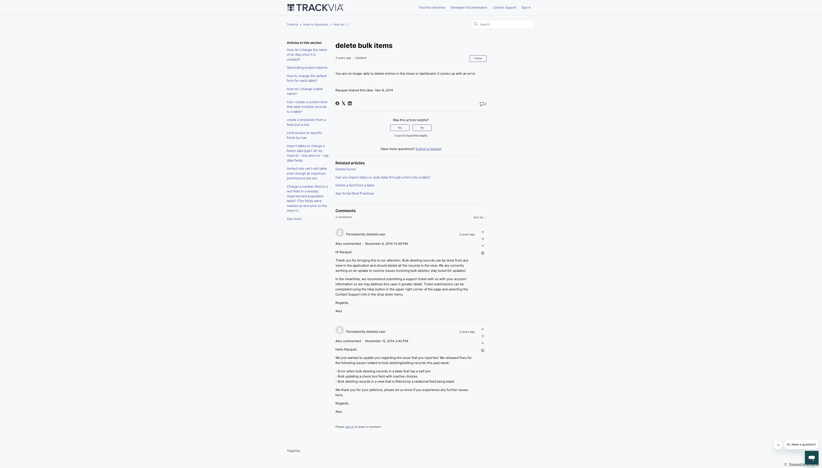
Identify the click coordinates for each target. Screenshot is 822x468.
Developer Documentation (469, 7)
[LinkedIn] (350, 103)
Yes (400, 127)
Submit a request (428, 149)
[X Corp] (343, 103)
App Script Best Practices (354, 193)
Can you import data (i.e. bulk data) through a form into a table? (383, 177)
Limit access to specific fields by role (304, 135)
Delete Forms (345, 169)
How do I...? (341, 24)
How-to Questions (315, 24)
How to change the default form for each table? (307, 78)
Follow (478, 58)
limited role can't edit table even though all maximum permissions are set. (307, 173)
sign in (349, 426)
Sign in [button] (526, 7)
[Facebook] (337, 103)
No (422, 127)
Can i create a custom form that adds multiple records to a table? (307, 107)
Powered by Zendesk (804, 464)
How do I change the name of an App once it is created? (307, 54)
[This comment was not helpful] (483, 245)
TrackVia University (431, 7)
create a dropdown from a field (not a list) (306, 122)
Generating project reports (307, 67)
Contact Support (504, 7)
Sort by (479, 217)
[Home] (315, 8)
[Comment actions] (483, 253)
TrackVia (292, 24)
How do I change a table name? (305, 91)
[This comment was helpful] (483, 232)
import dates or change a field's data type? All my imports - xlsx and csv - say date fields (308, 153)
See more (294, 219)
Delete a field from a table (354, 185)
